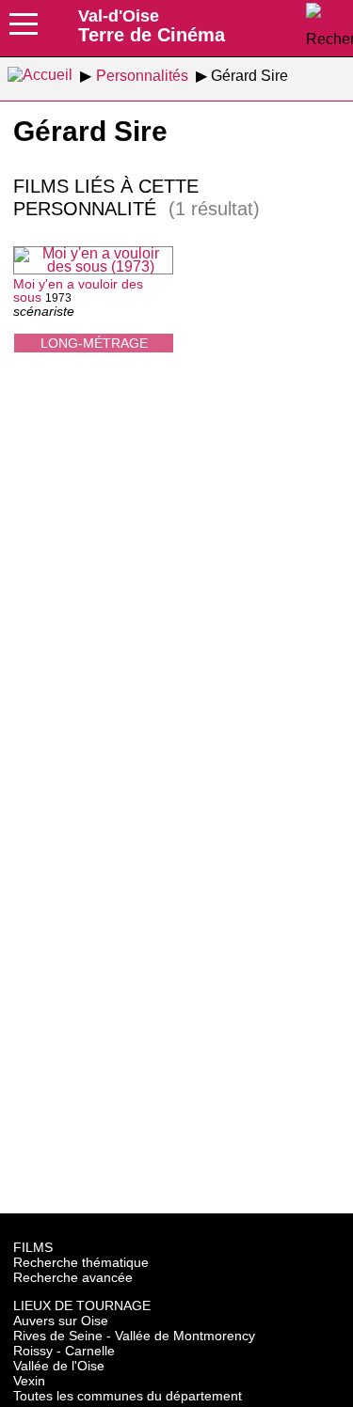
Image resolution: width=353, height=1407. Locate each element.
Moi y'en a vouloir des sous (78, 290)
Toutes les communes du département (127, 1395)
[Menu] (23, 30)
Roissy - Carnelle (64, 1350)
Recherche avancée (73, 1277)
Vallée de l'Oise (58, 1365)
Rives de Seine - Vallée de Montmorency (134, 1335)
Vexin (29, 1380)
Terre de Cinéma (151, 25)
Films (33, 1247)
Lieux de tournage (82, 1305)
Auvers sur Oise (60, 1320)
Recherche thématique (81, 1262)
